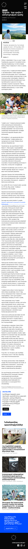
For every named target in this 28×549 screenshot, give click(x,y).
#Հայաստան (4, 386)
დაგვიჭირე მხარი (10, 528)
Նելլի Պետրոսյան (11, 17)
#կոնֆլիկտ (9, 386)
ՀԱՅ (25, 8)
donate (5, 414)
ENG (25, 6)
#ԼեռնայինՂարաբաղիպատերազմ (16, 387)
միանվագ (6, 409)
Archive (5, 57)
